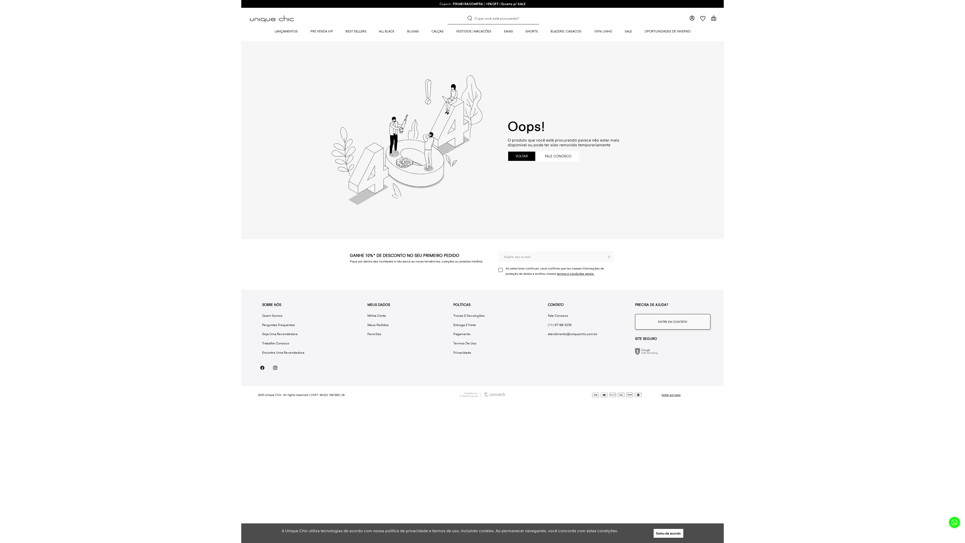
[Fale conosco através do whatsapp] (672, 321)
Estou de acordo (668, 533)
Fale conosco (558, 156)
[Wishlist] (703, 18)
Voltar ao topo (671, 395)
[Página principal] (273, 18)
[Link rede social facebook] (262, 368)
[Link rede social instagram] (275, 368)
